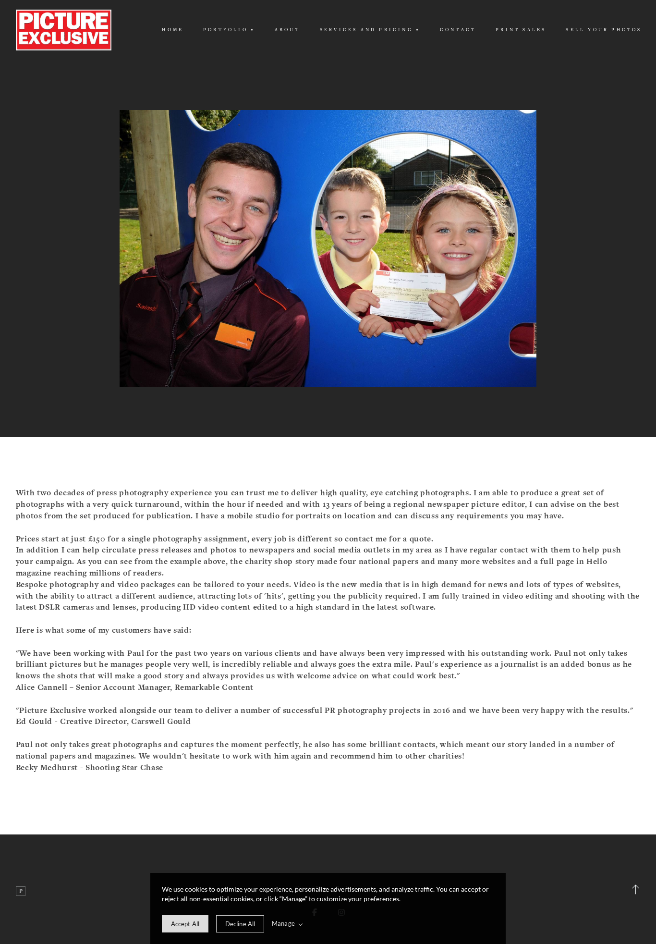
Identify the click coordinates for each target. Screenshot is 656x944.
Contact (458, 29)
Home (172, 29)
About (287, 29)
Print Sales (521, 29)
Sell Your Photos (604, 29)
